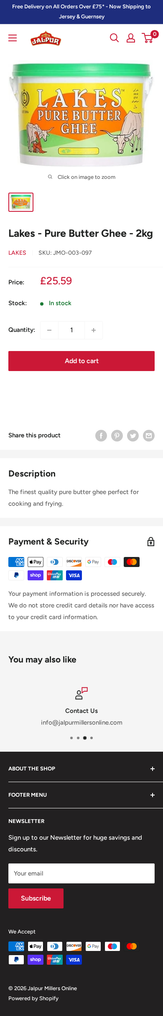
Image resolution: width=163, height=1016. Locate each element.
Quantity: (21, 330)
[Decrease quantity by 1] (49, 330)
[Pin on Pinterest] (117, 435)
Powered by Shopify (33, 998)
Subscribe (36, 898)
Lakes (17, 252)
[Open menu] (12, 38)
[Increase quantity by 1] (93, 330)
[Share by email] (149, 435)
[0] (148, 38)
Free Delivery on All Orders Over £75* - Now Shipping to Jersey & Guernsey (81, 11)
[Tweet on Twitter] (133, 435)
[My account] (131, 38)
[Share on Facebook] (101, 435)
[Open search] (114, 38)
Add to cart (82, 361)
